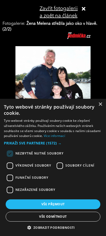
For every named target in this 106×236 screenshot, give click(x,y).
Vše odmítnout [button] (53, 216)
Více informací (54, 136)
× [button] (100, 104)
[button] (53, 143)
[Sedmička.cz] (85, 38)
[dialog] (53, 167)
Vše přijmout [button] (53, 204)
